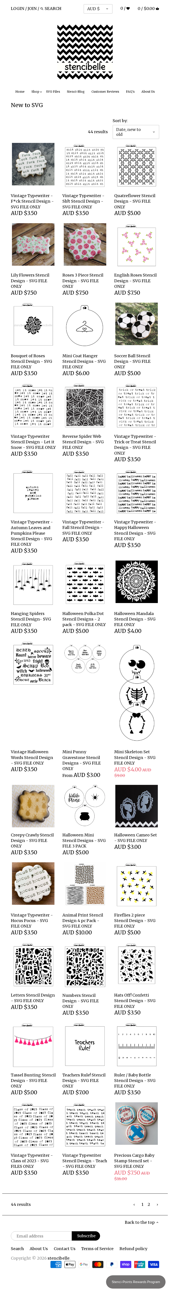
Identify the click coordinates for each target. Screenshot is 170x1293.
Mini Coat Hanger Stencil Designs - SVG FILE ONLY (84, 361)
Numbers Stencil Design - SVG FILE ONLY (80, 1001)
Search (17, 1248)
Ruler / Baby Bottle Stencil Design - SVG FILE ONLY (135, 1080)
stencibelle (59, 1258)
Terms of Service (97, 1248)
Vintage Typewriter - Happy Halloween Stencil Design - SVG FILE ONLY (135, 530)
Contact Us (64, 1248)
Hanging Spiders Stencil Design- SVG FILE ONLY (31, 619)
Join (32, 8)
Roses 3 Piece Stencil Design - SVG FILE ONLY (82, 281)
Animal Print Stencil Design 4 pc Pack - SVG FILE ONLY (82, 921)
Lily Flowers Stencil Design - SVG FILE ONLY (30, 281)
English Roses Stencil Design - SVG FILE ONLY (135, 281)
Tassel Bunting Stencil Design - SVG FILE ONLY (33, 1080)
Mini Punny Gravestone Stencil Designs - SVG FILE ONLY (81, 760)
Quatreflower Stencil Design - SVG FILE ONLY (134, 201)
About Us (39, 1248)
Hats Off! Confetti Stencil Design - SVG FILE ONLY (135, 1001)
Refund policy (133, 1248)
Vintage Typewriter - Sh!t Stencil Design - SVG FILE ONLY (83, 201)
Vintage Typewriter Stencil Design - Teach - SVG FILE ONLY (84, 1161)
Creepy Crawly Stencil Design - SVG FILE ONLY (32, 840)
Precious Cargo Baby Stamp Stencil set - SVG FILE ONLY (134, 1161)
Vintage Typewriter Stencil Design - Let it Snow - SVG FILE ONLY (33, 442)
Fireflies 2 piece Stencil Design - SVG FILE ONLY (135, 921)
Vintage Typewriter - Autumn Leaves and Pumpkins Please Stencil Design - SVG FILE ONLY (32, 533)
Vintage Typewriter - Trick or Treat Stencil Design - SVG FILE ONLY (135, 445)
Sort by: (120, 120)
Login (17, 8)
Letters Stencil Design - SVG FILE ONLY (33, 998)
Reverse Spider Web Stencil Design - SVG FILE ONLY (83, 442)
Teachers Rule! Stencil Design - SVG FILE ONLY (84, 1080)
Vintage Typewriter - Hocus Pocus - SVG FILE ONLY (32, 921)
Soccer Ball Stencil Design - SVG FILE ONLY (132, 361)
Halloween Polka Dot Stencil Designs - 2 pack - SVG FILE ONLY (84, 619)
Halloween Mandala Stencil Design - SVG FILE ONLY (135, 619)
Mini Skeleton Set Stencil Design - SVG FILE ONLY (135, 757)
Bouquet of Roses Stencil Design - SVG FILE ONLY (31, 361)
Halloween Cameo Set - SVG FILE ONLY (135, 837)
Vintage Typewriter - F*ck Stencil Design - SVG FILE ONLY (32, 201)
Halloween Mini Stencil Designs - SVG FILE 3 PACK (84, 840)
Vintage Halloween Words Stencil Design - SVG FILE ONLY (32, 757)
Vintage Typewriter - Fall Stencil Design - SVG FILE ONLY (83, 527)
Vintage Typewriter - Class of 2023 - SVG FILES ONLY (32, 1161)
